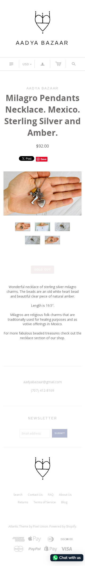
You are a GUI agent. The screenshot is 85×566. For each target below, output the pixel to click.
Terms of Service (45, 502)
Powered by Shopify (62, 526)
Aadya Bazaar (42, 43)
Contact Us (35, 495)
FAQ (51, 495)
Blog (64, 502)
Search (17, 495)
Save (44, 159)
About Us (65, 495)
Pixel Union (40, 526)
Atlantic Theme (18, 526)
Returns (23, 502)
